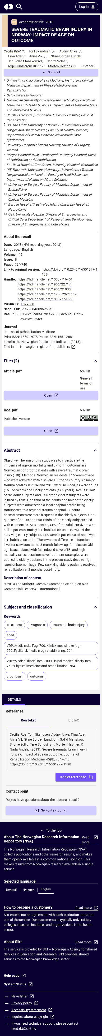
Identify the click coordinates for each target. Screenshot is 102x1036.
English (46, 889)
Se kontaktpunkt (54, 810)
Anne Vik (35, 56)
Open (48, 395)
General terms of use (86, 381)
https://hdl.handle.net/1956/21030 (44, 289)
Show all (54, 72)
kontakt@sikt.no (23, 1028)
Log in (84, 7)
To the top (54, 830)
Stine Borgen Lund (65, 56)
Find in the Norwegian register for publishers (37, 347)
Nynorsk (29, 889)
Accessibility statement (28, 1010)
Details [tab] (14, 699)
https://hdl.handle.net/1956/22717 (44, 284)
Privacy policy (21, 1003)
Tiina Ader (15, 56)
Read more (86, 839)
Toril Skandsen (40, 51)
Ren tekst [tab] (28, 720)
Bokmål (11, 889)
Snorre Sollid (56, 61)
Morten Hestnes (60, 66)
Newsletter (19, 996)
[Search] (19, 6)
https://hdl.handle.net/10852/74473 (45, 299)
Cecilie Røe (12, 51)
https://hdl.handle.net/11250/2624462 (47, 294)
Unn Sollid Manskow (23, 61)
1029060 (27, 304)
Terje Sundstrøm (20, 66)
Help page (11, 975)
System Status (15, 984)
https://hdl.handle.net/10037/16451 (45, 279)
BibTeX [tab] (73, 720)
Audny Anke (68, 51)
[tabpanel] (51, 749)
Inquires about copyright (29, 1017)
